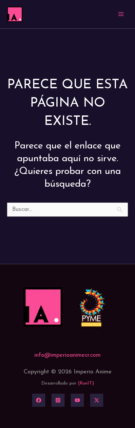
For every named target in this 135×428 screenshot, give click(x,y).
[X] (96, 400)
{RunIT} (86, 383)
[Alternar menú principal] (121, 14)
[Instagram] (58, 400)
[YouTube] (77, 400)
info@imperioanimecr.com (67, 355)
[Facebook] (38, 400)
